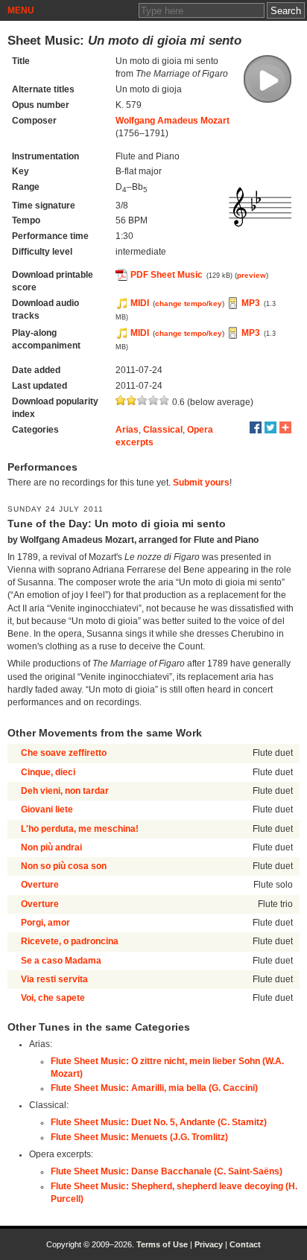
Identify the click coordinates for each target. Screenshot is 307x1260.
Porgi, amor (45, 922)
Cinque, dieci (48, 772)
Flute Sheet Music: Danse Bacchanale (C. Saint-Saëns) (166, 1171)
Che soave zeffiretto (64, 752)
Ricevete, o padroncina (69, 941)
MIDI (139, 303)
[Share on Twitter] (270, 427)
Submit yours (201, 482)
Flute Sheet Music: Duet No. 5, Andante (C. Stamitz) (159, 1122)
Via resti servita (54, 979)
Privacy (208, 1244)
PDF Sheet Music (166, 274)
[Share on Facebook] (256, 427)
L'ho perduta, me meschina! (80, 828)
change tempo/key (188, 303)
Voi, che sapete (53, 997)
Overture (40, 884)
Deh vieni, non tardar (65, 790)
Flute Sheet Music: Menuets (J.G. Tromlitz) (139, 1137)
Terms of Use (162, 1244)
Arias (127, 429)
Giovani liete (47, 809)
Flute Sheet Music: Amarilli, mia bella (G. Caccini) (154, 1088)
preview (251, 275)
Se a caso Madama (61, 960)
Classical (163, 429)
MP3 (250, 303)
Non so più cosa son (64, 866)
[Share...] (285, 427)
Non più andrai (51, 847)
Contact (245, 1244)
